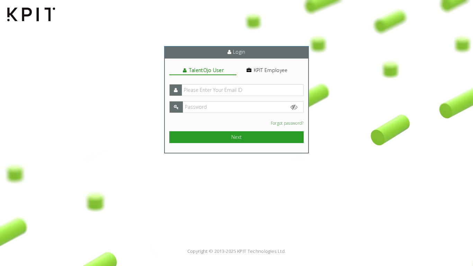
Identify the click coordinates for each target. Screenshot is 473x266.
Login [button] (239, 51)
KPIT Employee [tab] (271, 70)
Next (236, 137)
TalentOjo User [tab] (206, 70)
